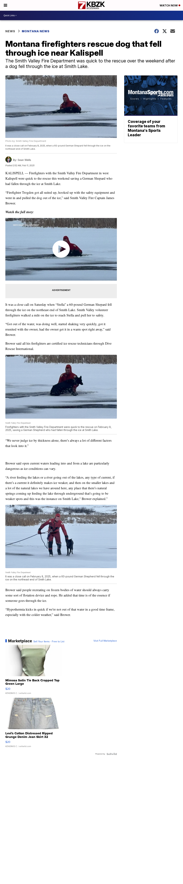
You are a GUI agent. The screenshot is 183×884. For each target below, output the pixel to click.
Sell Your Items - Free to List (48, 641)
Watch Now (169, 5)
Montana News (36, 31)
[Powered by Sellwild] (112, 754)
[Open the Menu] (5, 5)
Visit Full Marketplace (105, 641)
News (10, 31)
